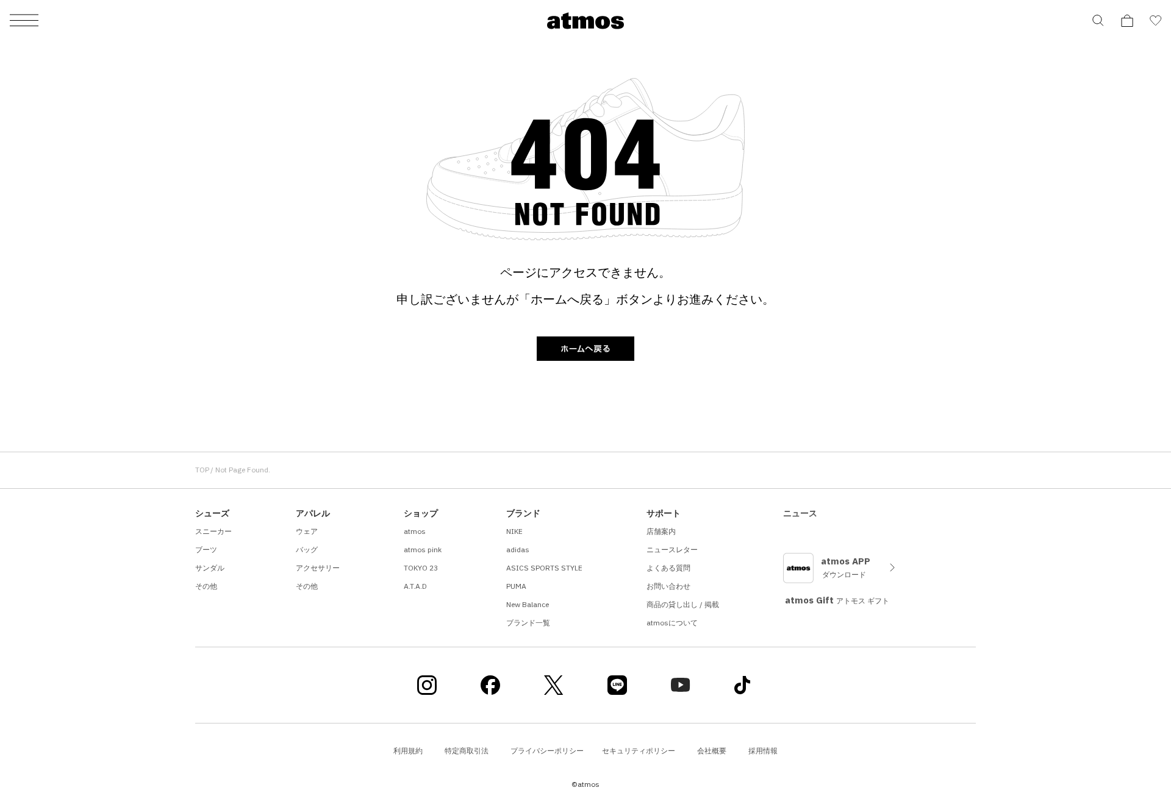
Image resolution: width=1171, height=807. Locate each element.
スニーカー (213, 531)
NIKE (514, 531)
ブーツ (206, 549)
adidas (517, 549)
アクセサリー (318, 567)
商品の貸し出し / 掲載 (682, 604)
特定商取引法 (467, 750)
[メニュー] (24, 21)
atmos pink (423, 549)
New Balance (527, 604)
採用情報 (763, 750)
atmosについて (672, 622)
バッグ (307, 549)
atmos (415, 531)
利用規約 (408, 750)
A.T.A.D (415, 586)
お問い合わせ (668, 586)
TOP (202, 469)
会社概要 (711, 750)
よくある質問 (668, 567)
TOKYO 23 (421, 567)
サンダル (209, 567)
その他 (206, 586)
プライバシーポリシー (547, 750)
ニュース (800, 513)
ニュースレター (672, 549)
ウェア (307, 531)
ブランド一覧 (528, 622)
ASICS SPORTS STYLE (544, 567)
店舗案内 (661, 531)
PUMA (516, 586)
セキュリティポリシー (638, 750)
